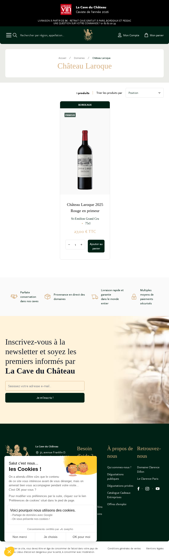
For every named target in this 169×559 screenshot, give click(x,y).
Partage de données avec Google (32, 515)
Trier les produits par (109, 93)
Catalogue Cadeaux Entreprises (118, 494)
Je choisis (50, 537)
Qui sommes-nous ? (119, 467)
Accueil (62, 58)
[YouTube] (157, 488)
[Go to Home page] (88, 35)
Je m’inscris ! (45, 397)
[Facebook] (138, 488)
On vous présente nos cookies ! (31, 519)
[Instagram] (147, 488)
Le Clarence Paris (147, 478)
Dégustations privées (120, 485)
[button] (9, 551)
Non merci (20, 537)
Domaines (79, 58)
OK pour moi (81, 537)
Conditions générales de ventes (124, 548)
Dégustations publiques (115, 476)
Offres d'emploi (116, 504)
